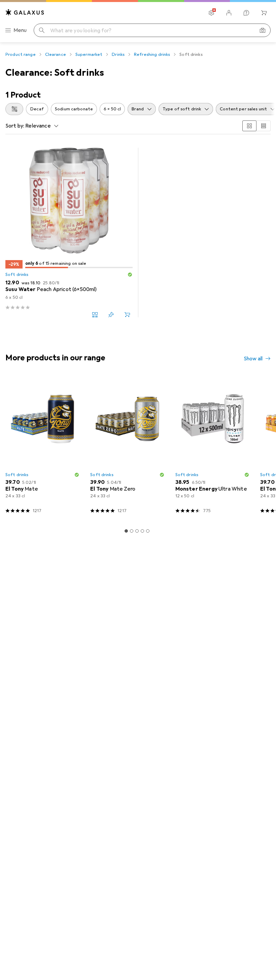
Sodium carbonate (74, 109)
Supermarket (88, 54)
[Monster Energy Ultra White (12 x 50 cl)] (212, 448)
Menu (20, 30)
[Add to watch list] (111, 314)
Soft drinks (16, 274)
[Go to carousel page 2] (131, 531)
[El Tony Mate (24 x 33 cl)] (42, 448)
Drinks (118, 54)
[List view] (263, 125)
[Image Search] (262, 30)
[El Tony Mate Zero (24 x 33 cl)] (127, 448)
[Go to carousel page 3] (137, 531)
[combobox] (14, 109)
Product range (20, 54)
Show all (253, 358)
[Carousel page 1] (126, 531)
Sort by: (14, 125)
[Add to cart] (127, 314)
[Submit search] (42, 30)
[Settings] (211, 12)
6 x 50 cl (112, 109)
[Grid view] (249, 125)
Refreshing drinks (152, 54)
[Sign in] (229, 13)
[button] (130, 274)
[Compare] (95, 314)
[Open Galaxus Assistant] (246, 12)
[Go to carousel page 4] (142, 531)
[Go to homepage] (25, 12)
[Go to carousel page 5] (147, 531)
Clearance (55, 54)
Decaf (37, 109)
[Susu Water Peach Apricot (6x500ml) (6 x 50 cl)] (69, 232)
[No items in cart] (263, 12)
